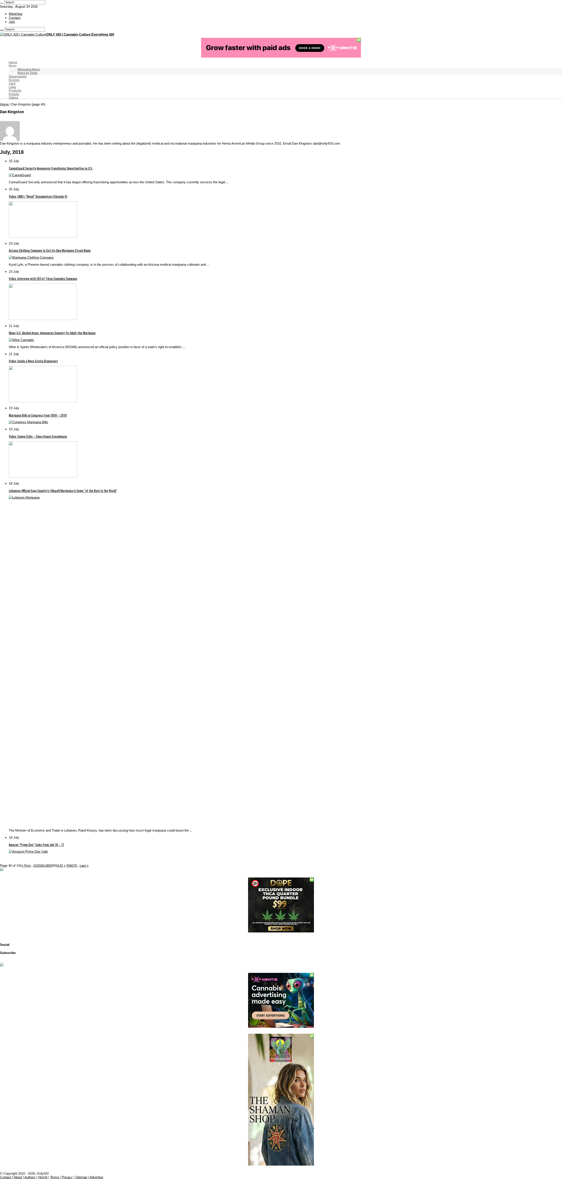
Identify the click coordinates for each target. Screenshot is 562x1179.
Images (14, 94)
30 (42, 865)
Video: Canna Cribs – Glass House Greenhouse (38, 436)
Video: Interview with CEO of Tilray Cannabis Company (43, 278)
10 (35, 865)
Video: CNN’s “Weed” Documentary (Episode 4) (38, 196)
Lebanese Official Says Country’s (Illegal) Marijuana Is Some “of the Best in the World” (63, 490)
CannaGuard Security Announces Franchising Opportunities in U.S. (51, 168)
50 (68, 865)
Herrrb (42, 1177)
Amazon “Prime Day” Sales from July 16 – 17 (36, 844)
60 (72, 865)
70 (75, 865)
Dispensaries (18, 76)
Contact (14, 18)
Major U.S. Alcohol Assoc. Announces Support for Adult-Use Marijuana (52, 332)
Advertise (15, 14)
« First (26, 865)
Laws (12, 87)
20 (38, 865)
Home (13, 62)
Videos (13, 97)
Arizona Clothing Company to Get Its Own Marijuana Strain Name (50, 250)
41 (57, 865)
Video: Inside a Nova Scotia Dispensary (33, 360)
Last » (84, 865)
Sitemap (81, 1177)
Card (12, 83)
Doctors (14, 80)
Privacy (67, 1177)
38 (47, 865)
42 (61, 865)
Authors (30, 1177)
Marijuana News (29, 69)
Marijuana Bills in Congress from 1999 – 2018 (38, 415)
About (18, 1177)
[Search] (2, 3)
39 (50, 865)
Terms (55, 1177)
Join (12, 22)
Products (15, 90)
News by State (28, 73)
